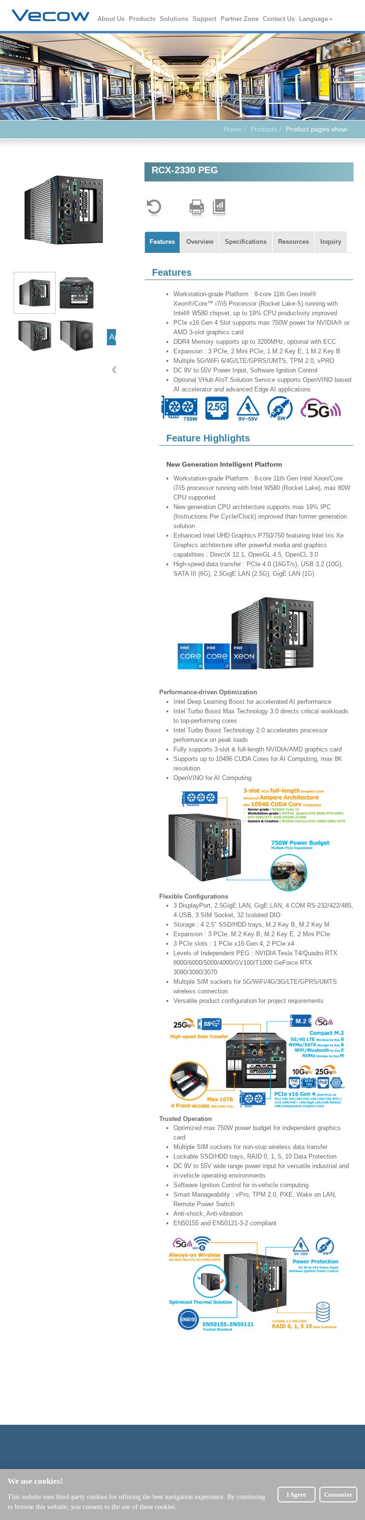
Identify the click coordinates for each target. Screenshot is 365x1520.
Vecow (50, 16)
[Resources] (219, 209)
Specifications (246, 241)
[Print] (196, 209)
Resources (293, 241)
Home (233, 129)
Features (162, 241)
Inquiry (330, 241)
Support (204, 18)
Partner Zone (240, 18)
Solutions (174, 18)
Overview (199, 241)
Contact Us (279, 18)
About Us (111, 18)
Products (142, 18)
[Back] (153, 209)
